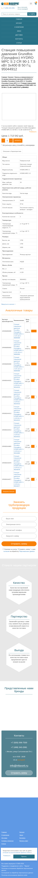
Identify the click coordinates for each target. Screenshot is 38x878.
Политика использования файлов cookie (14, 875)
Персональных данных (27, 551)
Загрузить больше (8, 491)
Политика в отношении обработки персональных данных (17, 869)
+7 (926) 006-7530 (19, 743)
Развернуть (33, 131)
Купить (18, 140)
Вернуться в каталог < (8, 304)
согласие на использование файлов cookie (16, 852)
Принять (24, 856)
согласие (6, 551)
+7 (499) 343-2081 (9, 8)
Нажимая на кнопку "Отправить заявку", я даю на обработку (19, 550)
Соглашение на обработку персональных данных (17, 872)
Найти (32, 14)
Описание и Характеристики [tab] (12, 151)
